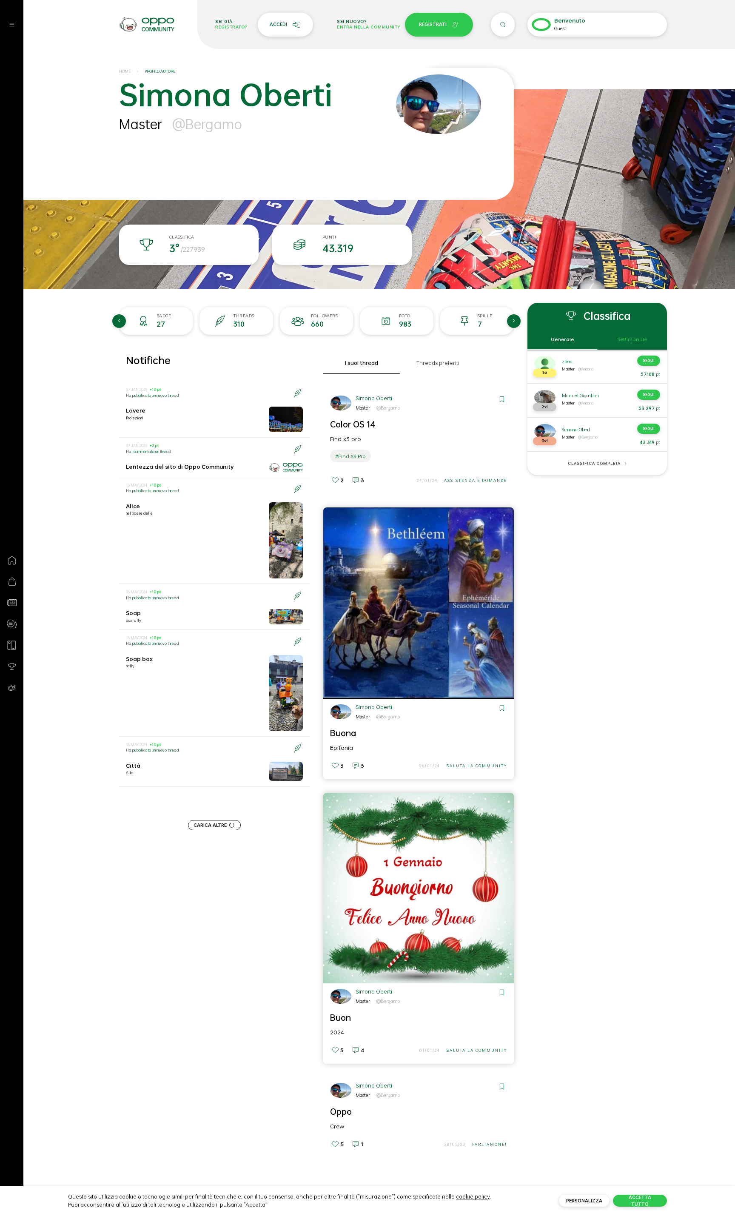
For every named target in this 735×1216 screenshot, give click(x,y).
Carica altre (210, 825)
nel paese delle (139, 513)
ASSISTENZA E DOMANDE (475, 480)
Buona (343, 732)
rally (130, 666)
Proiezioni (134, 418)
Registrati (433, 24)
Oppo (341, 1111)
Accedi (278, 24)
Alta (130, 772)
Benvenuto (569, 21)
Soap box (139, 659)
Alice (133, 506)
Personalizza (584, 1200)
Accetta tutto (640, 1201)
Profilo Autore (160, 71)
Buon (340, 1017)
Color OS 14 (353, 424)
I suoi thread (361, 363)
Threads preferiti (437, 363)
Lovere (135, 410)
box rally (133, 620)
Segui (649, 360)
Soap (133, 613)
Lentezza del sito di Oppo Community (180, 466)
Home (125, 71)
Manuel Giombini (580, 395)
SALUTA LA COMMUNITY (477, 766)
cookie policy (473, 1196)
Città (133, 765)
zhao (567, 361)
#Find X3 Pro (350, 456)
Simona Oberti (374, 398)
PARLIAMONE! (489, 1144)
